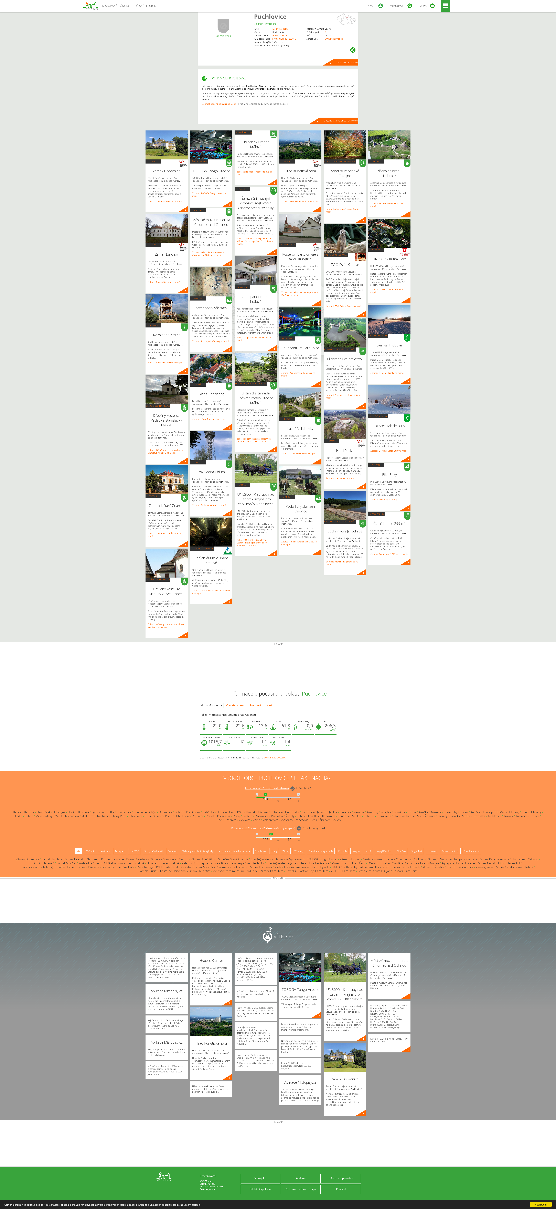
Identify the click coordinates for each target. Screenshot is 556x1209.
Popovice (197, 816)
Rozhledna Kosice (112, 859)
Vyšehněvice (270, 820)
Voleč (256, 820)
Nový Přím (119, 816)
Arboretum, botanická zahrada (250, 383)
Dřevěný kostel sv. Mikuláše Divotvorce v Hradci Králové (403, 863)
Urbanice (230, 820)
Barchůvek (44, 812)
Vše (78, 851)
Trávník (508, 816)
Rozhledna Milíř (512, 863)
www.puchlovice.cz (334, 38)
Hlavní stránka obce (347, 62)
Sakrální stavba (287, 244)
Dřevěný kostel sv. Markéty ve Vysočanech (277, 859)
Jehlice (333, 812)
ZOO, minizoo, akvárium (202, 548)
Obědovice (135, 816)
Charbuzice (124, 812)
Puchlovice (270, 16)
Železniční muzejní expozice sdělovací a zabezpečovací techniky (223, 863)
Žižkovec (324, 820)
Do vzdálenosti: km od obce (267, 788)
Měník (59, 816)
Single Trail (416, 851)
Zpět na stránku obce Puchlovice (341, 120)
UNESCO (242, 484)
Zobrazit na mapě (165, 201)
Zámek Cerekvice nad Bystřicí (514, 867)
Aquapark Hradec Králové (458, 863)
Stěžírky (455, 816)
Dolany (179, 812)
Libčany (514, 812)
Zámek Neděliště (488, 863)
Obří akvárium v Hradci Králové (124, 863)
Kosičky (423, 812)
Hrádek (251, 812)
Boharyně (59, 812)
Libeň (525, 812)
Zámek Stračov (66, 863)
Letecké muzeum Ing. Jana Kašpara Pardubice (388, 871)
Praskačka (224, 816)
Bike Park (376, 465)
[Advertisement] (278, 667)
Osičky (158, 816)
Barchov (29, 812)
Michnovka (72, 816)
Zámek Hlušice (148, 871)
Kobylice (386, 812)
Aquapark (242, 287)
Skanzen (198, 298)
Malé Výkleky (44, 816)
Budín (72, 812)
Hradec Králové (279, 35)
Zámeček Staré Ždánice (232, 859)
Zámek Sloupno (350, 859)
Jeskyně (356, 851)
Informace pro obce (341, 1178)
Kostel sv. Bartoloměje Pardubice (307, 871)
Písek (168, 816)
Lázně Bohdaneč (43, 863)
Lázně (198, 384)
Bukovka (83, 812)
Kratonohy (450, 812)
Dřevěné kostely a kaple (158, 406)
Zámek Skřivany (437, 859)
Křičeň (464, 812)
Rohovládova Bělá (308, 816)
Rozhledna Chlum (90, 863)
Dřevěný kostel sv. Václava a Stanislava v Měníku (157, 859)
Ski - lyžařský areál (378, 335)
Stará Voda (384, 816)
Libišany (536, 812)
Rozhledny (153, 325)
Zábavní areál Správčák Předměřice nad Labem (216, 867)
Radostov (277, 816)
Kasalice (359, 812)
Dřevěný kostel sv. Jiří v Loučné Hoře (111, 867)
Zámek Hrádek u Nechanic (81, 859)
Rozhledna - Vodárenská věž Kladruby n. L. (301, 867)
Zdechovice (302, 820)
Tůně (218, 820)
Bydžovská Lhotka (102, 812)
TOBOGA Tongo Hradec (322, 859)
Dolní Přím (193, 812)
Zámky (153, 161)
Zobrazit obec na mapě (219, 103)
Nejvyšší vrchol (376, 514)
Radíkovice (262, 816)
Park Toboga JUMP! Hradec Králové (159, 867)
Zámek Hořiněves (260, 867)
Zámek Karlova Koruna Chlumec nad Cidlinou (508, 859)
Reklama (301, 1178)
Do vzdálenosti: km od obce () (263, 828)
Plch (177, 816)
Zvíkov (337, 820)
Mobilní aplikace (260, 1189)
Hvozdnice (308, 812)
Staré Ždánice (426, 816)
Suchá (466, 816)
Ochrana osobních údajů (301, 1189)
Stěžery (442, 816)
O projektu (260, 1178)
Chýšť (152, 812)
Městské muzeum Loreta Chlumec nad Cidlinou (394, 859)
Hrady (287, 161)
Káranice (345, 812)
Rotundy (342, 851)
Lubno (29, 816)
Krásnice (435, 812)
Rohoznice (328, 816)
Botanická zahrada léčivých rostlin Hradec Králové (53, 867)
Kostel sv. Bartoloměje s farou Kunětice (185, 871)
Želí (314, 820)
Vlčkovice (244, 820)
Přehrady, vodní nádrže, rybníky (340, 349)
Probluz (248, 816)
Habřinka (208, 812)
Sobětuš (369, 816)
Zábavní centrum (199, 161)
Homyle (222, 812)
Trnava (534, 816)
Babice (17, 812)
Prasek (210, 816)
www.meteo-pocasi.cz (275, 757)
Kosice (412, 812)
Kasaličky (372, 812)
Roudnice (344, 816)
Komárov (399, 812)
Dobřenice (165, 812)
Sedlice (356, 816)
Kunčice (475, 812)
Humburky (292, 812)
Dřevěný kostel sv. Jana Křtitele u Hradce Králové (297, 863)
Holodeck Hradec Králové (163, 863)
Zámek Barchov (52, 859)
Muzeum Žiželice (433, 867)
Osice (148, 816)
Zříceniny (153, 496)
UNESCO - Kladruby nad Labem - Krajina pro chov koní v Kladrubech (376, 867)
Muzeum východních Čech (348, 863)
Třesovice (522, 816)
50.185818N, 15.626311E (284, 38)
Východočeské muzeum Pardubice (235, 871)
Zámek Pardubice (271, 871)
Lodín (18, 816)
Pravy (236, 816)
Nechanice (104, 816)
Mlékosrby (88, 816)
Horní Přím (236, 812)
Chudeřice (140, 812)
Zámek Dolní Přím (203, 859)
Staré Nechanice (404, 816)
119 (327, 32)
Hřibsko (263, 812)
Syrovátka (479, 816)
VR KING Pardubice (343, 871)
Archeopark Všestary (463, 859)
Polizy (186, 816)
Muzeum (198, 210)
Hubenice (276, 812)
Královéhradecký (280, 28)
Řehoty (289, 816)
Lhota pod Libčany (495, 812)
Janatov (322, 812)
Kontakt (341, 1189)
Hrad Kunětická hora (460, 867)
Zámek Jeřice (484, 867)
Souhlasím (541, 1204)
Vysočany (287, 820)
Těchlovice (494, 816)
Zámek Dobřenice (27, 859)
